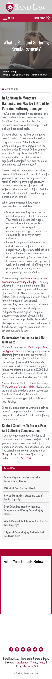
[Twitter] (35, 649)
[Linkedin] (29, 649)
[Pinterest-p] (41, 649)
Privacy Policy (37, 662)
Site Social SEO (30, 666)
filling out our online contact (17, 454)
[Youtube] (23, 649)
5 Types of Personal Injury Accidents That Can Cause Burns (24, 534)
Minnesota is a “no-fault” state (18, 387)
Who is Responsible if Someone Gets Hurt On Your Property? (26, 523)
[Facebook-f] (11, 649)
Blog (13, 71)
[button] (8, 18)
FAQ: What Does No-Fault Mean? (19, 488)
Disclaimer (22, 662)
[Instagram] (17, 649)
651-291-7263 (23, 458)
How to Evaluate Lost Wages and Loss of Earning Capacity (23, 497)
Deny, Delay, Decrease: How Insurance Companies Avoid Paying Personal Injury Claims (23, 510)
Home (6, 71)
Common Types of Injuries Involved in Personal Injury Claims (22, 479)
